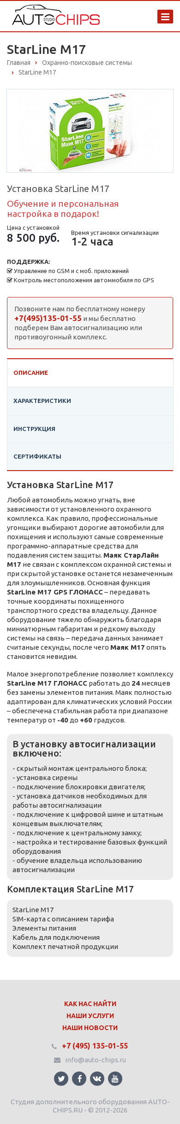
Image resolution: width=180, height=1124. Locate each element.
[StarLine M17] (90, 130)
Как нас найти (90, 1004)
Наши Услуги (90, 1015)
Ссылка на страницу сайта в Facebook (79, 1079)
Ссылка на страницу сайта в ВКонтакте (97, 1079)
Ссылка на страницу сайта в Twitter (61, 1079)
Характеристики (42, 400)
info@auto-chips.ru (95, 1060)
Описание (30, 372)
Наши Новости (90, 1027)
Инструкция (34, 428)
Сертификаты (37, 456)
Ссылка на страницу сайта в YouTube (115, 1079)
